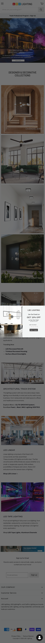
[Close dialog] (44, 306)
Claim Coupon (33, 330)
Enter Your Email (32, 324)
